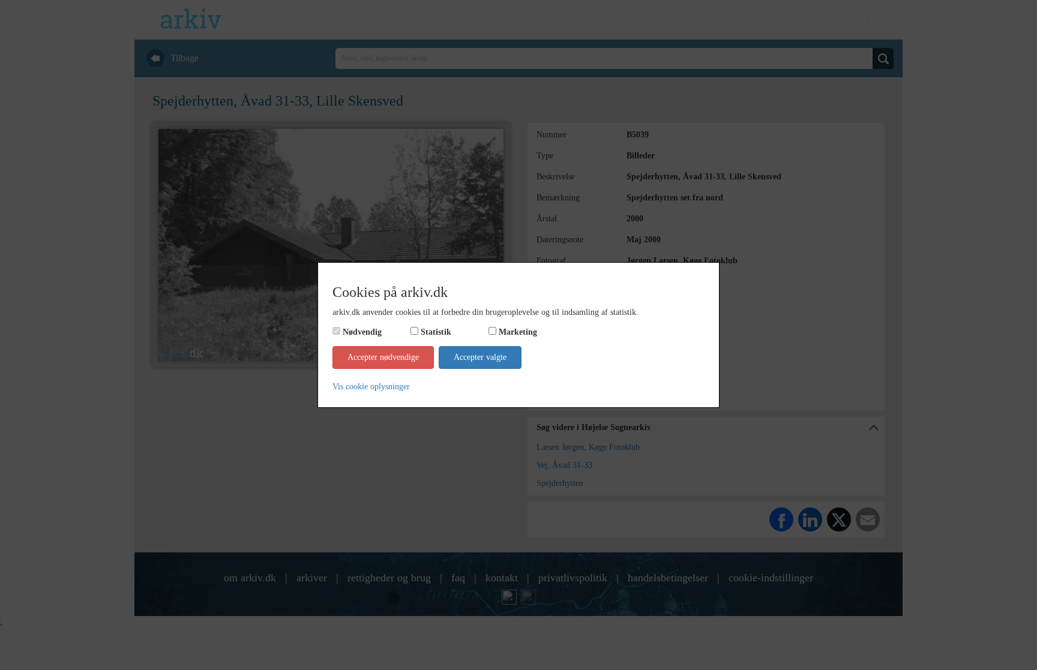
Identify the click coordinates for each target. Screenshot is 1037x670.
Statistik (436, 332)
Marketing (518, 332)
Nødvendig (362, 332)
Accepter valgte (480, 357)
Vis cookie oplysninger (371, 386)
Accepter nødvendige (383, 357)
